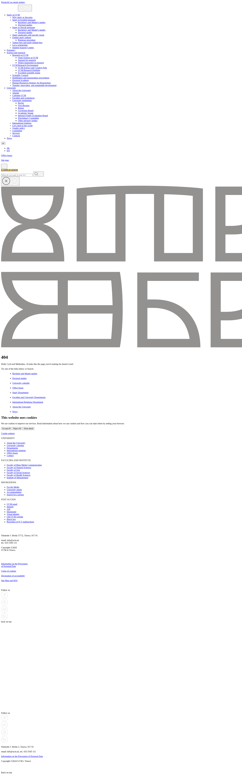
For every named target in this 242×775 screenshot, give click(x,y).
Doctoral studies (25, 32)
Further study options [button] (21, 37)
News (9, 138)
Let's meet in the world (22, 125)
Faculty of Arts (13, 470)
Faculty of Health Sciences (18, 475)
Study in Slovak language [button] (23, 27)
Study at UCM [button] (13, 15)
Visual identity (13, 514)
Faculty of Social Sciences (18, 472)
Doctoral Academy (20, 80)
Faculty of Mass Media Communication (24, 465)
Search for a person (15, 494)
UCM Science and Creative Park (32, 68)
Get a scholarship (20, 45)
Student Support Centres (23, 47)
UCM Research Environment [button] (25, 65)
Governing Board (25, 110)
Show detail (28, 428)
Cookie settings (8, 433)
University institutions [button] (22, 100)
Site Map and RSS (9, 580)
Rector (21, 103)
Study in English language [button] (24, 20)
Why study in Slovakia (22, 17)
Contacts (16, 136)
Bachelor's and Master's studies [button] (31, 22)
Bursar (21, 108)
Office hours (6, 155)
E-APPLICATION (9, 170)
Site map (5, 160)
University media (14, 489)
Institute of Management (17, 477)
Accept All (6, 428)
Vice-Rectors (23, 105)
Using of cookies (8, 571)
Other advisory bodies (27, 120)
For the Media (13, 487)
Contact (10, 455)
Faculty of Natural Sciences (19, 467)
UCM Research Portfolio (29, 70)
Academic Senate (25, 113)
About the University (21, 90)
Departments (12, 448)
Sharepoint (11, 512)
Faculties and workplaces (23, 98)
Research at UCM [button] (20, 55)
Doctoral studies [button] (25, 25)
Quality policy (18, 128)
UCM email (12, 504)
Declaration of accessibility (13, 576)
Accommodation (14, 492)
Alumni (15, 93)
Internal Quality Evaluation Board (33, 115)
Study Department (20, 392)
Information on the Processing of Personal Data (14, 565)
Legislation (17, 130)
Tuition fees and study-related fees (27, 42)
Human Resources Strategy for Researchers (31, 83)
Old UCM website (15, 517)
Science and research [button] (16, 52)
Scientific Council (20, 75)
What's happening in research (31, 63)
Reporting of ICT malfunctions (20, 522)
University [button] (11, 88)
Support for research (27, 60)
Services (16, 133)
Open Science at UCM (28, 57)
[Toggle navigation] (25, 8)
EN (8, 150)
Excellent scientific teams (29, 73)
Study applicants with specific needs (28, 35)
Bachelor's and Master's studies (31, 30)
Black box (11, 519)
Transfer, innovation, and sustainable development (34, 85)
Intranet (10, 507)
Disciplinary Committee (28, 118)
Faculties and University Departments (29, 397)
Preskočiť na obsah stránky (13, 2)
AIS (8, 509)
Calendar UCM (19, 95)
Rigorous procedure (26, 40)
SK (8, 148)
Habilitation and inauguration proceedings (30, 78)
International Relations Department (27, 402)
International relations (21, 123)
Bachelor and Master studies (24, 373)
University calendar (21, 383)
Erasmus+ (11, 50)
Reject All (17, 428)
